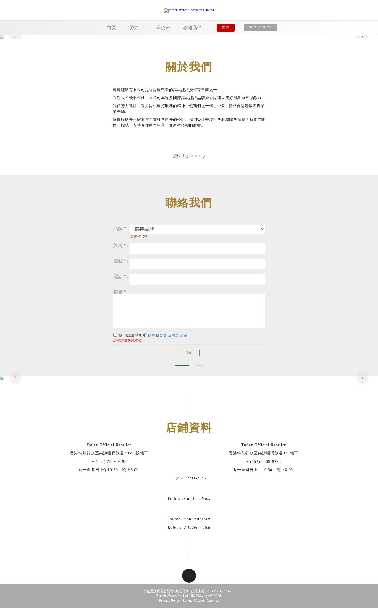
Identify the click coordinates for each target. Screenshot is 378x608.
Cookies (213, 600)
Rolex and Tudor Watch (189, 527)
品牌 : (120, 228)
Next (362, 37)
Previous (15, 37)
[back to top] (189, 576)
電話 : (120, 276)
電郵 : (120, 261)
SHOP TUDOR (260, 27)
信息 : (120, 291)
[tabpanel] (189, 37)
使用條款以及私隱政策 (168, 335)
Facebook (201, 499)
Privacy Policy (169, 600)
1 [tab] (182, 365)
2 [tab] (199, 365)
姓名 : (120, 245)
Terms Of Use (193, 600)
